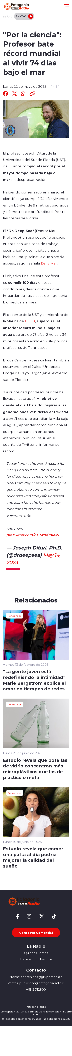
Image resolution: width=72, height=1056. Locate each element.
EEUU (30, 321)
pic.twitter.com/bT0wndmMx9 (32, 534)
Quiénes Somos (36, 953)
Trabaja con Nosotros (36, 959)
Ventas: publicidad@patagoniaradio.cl (36, 983)
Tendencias (14, 615)
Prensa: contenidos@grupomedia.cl (36, 977)
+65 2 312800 (36, 989)
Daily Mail (49, 263)
